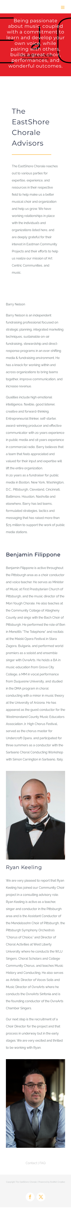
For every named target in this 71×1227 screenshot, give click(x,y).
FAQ (42, 1163)
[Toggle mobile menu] (63, 7)
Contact (31, 1163)
